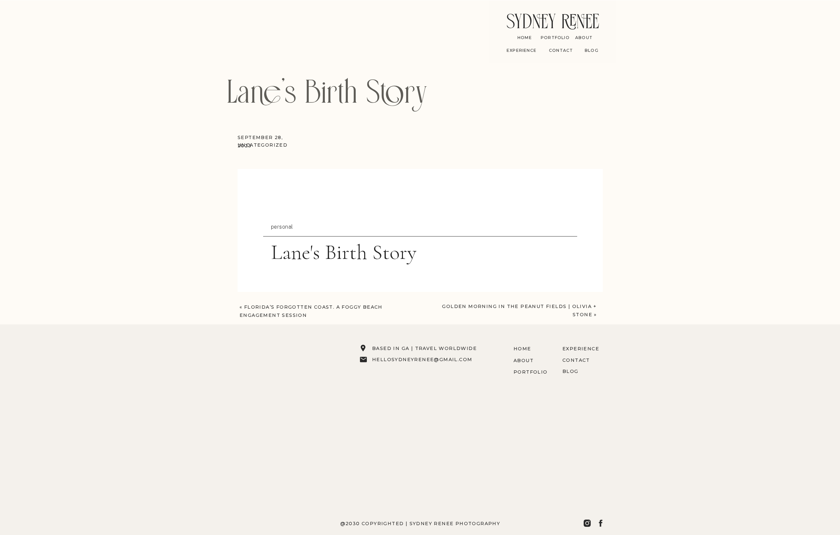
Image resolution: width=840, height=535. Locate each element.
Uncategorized (262, 145)
